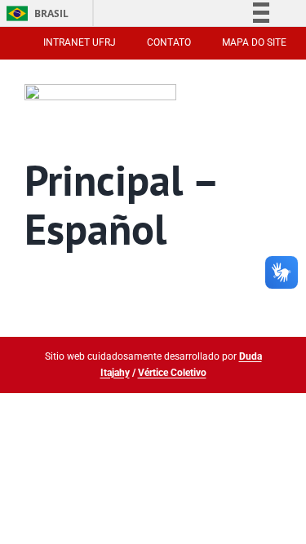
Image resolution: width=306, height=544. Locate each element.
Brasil (34, 13)
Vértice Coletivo (172, 372)
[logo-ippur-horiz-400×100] (100, 91)
